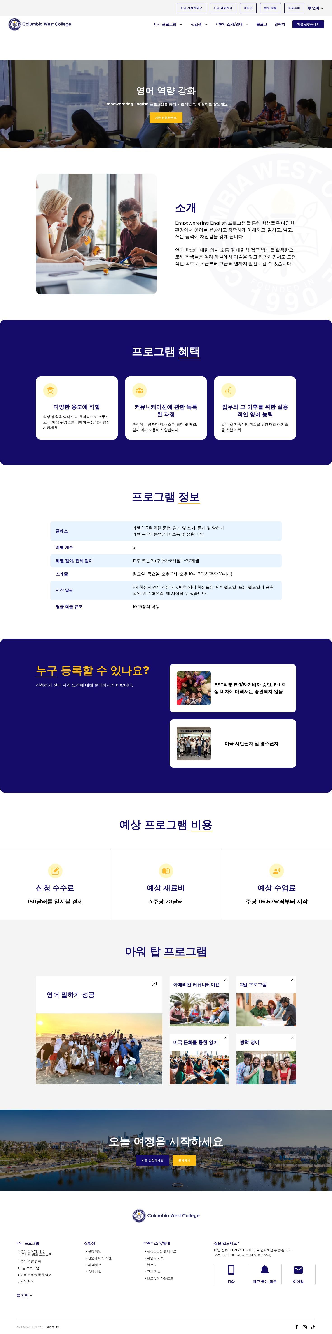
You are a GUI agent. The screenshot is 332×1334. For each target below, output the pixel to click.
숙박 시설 (94, 1271)
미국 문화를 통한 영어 (35, 1274)
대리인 (248, 8)
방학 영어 (27, 1281)
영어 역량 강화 (30, 1261)
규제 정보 (154, 1271)
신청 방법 (94, 1251)
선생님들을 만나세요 (161, 1251)
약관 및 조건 (53, 1327)
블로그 (261, 24)
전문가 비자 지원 (100, 1258)
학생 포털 (270, 8)
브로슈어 (294, 8)
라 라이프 (94, 1264)
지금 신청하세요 (192, 8)
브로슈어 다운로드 (160, 1278)
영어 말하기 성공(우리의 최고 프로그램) (36, 1253)
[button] (316, 8)
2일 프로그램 (29, 1268)
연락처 (279, 24)
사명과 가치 (155, 1258)
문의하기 (184, 1160)
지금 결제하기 (223, 8)
